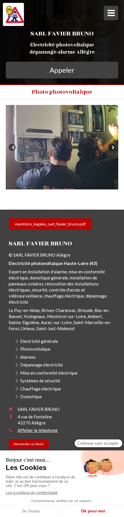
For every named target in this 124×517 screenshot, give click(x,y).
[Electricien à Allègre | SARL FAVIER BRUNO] (15, 14)
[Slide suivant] (111, 147)
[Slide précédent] (12, 147)
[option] (62, 147)
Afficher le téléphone (38, 430)
